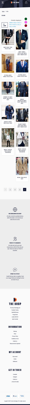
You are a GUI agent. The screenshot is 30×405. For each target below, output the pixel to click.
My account (15, 356)
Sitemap (15, 331)
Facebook (15, 374)
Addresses (15, 361)
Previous (5, 189)
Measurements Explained (15, 343)
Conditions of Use (15, 338)
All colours (4, 25)
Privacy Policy (15, 336)
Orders (15, 359)
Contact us (15, 341)
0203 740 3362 (15, 319)
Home (3, 11)
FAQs (15, 333)
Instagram (15, 377)
